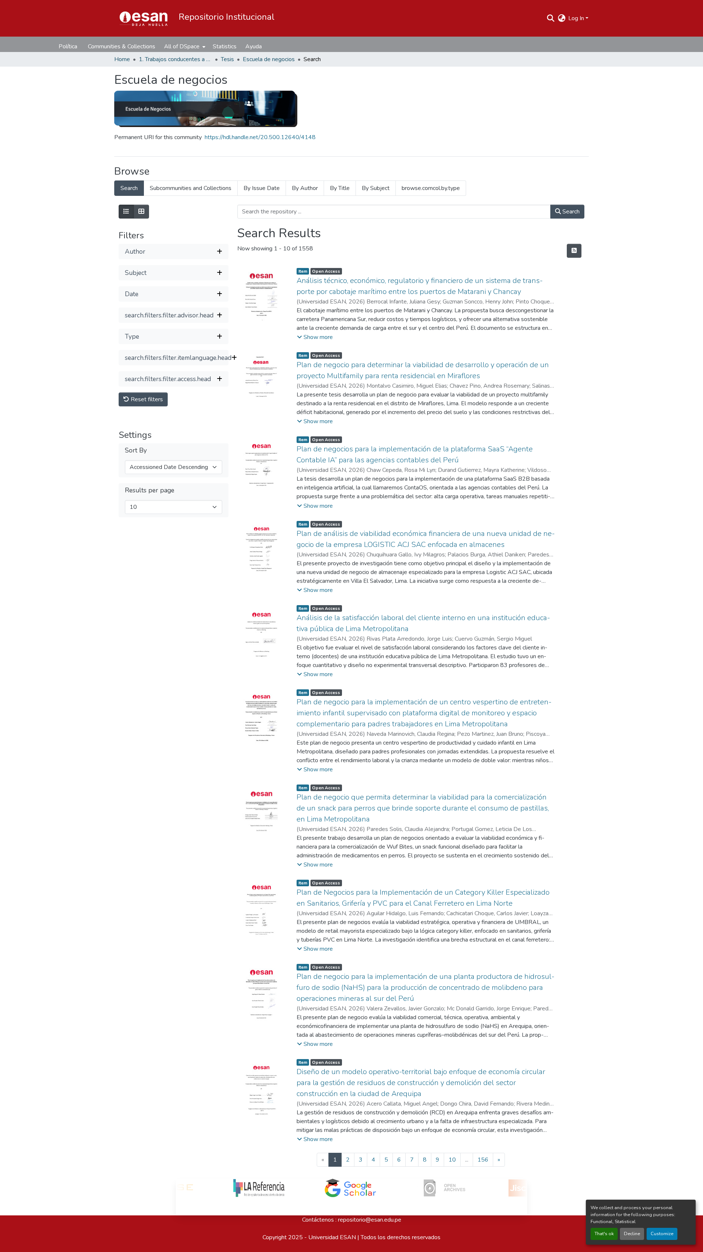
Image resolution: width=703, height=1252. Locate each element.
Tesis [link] (227, 59)
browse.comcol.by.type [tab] (431, 188)
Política (68, 46)
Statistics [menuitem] (225, 46)
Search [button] (570, 212)
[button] (143, 18)
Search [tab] (129, 188)
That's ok (604, 1233)
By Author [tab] (305, 188)
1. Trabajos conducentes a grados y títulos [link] (175, 59)
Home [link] (122, 59)
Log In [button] (576, 18)
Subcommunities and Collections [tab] (190, 188)
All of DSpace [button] (182, 46)
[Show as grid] (141, 212)
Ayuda (253, 46)
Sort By (136, 450)
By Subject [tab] (376, 188)
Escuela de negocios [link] (269, 59)
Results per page (149, 490)
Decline (632, 1233)
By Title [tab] (340, 188)
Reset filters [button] (146, 399)
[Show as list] (126, 212)
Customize (662, 1233)
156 (482, 1160)
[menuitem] (184, 46)
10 (452, 1160)
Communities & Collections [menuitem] (121, 46)
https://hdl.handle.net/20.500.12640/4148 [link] (260, 137)
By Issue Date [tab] (261, 188)
